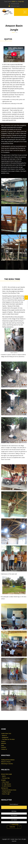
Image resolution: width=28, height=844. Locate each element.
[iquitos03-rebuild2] (14, 219)
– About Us (4, 735)
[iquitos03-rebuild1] (14, 191)
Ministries (3, 743)
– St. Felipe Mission (6, 784)
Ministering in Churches (7, 763)
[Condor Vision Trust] (7, 12)
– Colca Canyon (5, 782)
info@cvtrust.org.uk (14, 6)
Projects (3, 741)
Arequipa (3, 780)
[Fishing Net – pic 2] (14, 402)
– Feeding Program (6, 792)
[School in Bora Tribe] (14, 644)
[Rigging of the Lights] (14, 504)
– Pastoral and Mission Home (8, 790)
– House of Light (5, 794)
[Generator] (14, 477)
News (2, 745)
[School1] (14, 617)
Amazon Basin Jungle (6, 774)
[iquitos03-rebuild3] (14, 247)
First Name (14, 815)
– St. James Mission (6, 786)
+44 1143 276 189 (14, 3)
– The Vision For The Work (8, 739)
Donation (3, 747)
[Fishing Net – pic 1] (14, 374)
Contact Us (4, 749)
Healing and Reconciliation (7, 759)
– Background (4, 737)
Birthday (14, 811)
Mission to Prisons (6, 761)
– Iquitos (3, 776)
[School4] (14, 698)
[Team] (14, 558)
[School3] (14, 671)
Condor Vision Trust (6, 733)
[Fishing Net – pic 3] (14, 430)
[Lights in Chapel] (14, 531)
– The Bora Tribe (5, 778)
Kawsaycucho (4, 788)
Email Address (14, 804)
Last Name (14, 820)
